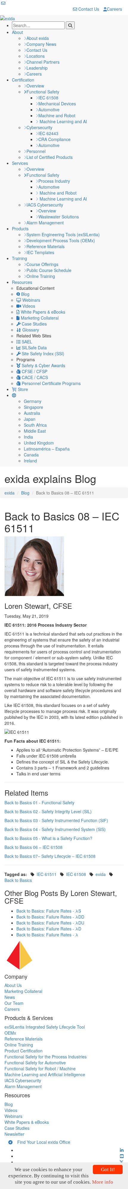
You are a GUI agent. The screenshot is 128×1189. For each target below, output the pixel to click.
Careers (114, 9)
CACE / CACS (34, 377)
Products (20, 228)
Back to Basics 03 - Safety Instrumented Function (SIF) (56, 820)
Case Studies (34, 324)
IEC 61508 (48, 98)
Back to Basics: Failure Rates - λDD (50, 917)
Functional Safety (42, 92)
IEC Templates (40, 252)
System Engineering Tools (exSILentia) (63, 234)
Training (19, 258)
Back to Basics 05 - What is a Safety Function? (48, 838)
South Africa (35, 425)
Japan (29, 419)
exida (9, 493)
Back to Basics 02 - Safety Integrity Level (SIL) (48, 811)
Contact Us (88, 9)
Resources (22, 282)
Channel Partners (43, 62)
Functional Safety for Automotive (35, 1063)
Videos (28, 306)
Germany (32, 401)
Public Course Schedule (48, 270)
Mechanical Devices (57, 104)
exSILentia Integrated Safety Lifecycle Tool (44, 1027)
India (28, 437)
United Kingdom (39, 443)
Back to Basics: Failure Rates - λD (48, 929)
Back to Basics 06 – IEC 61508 (33, 847)
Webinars (30, 300)
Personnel (36, 151)
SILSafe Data (34, 348)
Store (22, 389)
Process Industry (54, 181)
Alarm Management (45, 223)
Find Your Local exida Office (41, 1142)
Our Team (14, 1003)
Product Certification (23, 1051)
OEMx (10, 1033)
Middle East (35, 431)
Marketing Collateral (39, 318)
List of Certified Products (49, 157)
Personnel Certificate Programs (51, 383)
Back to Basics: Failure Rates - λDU (50, 923)
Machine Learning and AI (62, 121)
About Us (13, 985)
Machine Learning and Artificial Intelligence (44, 1074)
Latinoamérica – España (47, 449)
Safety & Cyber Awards (43, 365)
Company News (41, 44)
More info (102, 1182)
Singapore (33, 407)
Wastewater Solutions (58, 217)
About (17, 32)
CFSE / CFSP (34, 371)
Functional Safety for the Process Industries (45, 1057)
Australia (32, 413)
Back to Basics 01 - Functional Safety (39, 802)
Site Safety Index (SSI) (42, 353)
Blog (24, 294)
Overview (35, 86)
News (9, 997)
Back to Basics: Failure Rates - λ (47, 935)
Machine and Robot (56, 115)
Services (20, 163)
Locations (35, 56)
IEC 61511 (47, 874)
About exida (37, 38)
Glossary (30, 330)
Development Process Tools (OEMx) (60, 240)
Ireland (30, 461)
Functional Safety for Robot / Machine (40, 1068)
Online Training (40, 276)
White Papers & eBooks (42, 312)
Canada (31, 455)
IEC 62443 (48, 133)
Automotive (49, 109)
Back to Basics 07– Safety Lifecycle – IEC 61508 (50, 856)
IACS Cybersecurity (44, 205)
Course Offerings (42, 264)
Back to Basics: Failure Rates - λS (48, 911)
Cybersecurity (39, 127)
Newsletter (14, 1134)
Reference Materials (45, 246)
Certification (23, 80)
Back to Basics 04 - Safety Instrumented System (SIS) (55, 829)
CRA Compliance (54, 139)
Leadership (37, 68)
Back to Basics (18, 880)
